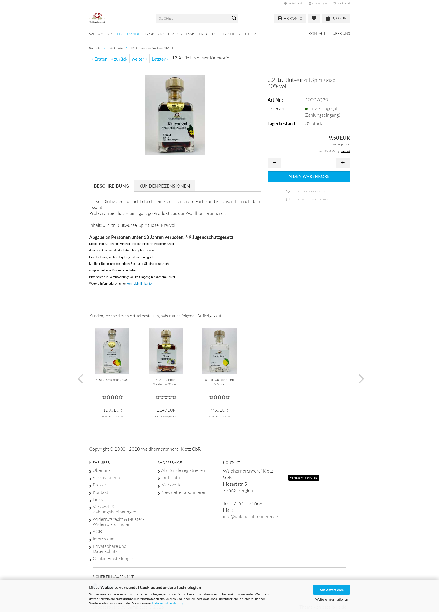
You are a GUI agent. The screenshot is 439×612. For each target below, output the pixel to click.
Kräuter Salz (170, 34)
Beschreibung (111, 186)
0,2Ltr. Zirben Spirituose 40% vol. (166, 382)
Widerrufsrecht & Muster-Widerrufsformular (118, 522)
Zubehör (247, 34)
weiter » (139, 58)
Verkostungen (106, 477)
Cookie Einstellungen (113, 558)
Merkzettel (343, 3)
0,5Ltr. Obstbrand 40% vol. (112, 382)
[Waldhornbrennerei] (119, 18)
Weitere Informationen (331, 599)
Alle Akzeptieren (332, 590)
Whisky (96, 34)
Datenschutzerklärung (167, 603)
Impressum (104, 538)
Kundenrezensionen (164, 186)
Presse (99, 484)
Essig (191, 34)
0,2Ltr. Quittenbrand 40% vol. (219, 382)
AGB (97, 531)
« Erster (99, 58)
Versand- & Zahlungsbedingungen (114, 509)
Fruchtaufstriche (217, 34)
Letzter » (160, 58)
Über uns (341, 33)
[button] (293, 3)
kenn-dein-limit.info (139, 283)
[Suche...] (234, 18)
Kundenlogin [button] (319, 3)
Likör (148, 34)
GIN (110, 34)
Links (98, 499)
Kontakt (317, 33)
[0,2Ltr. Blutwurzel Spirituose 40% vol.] (175, 114)
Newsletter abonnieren (183, 492)
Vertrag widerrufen (303, 477)
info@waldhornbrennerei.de (250, 516)
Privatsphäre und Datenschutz (109, 549)
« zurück (119, 58)
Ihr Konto (170, 477)
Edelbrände (128, 34)
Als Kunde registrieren (183, 470)
